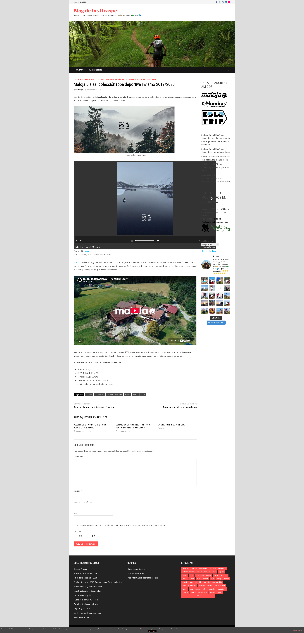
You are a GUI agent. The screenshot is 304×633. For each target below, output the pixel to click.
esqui (102, 79)
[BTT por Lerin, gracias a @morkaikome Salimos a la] (212, 303)
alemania (186, 568)
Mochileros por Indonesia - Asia (87, 613)
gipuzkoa (224, 575)
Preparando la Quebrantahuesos (88, 586)
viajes (205, 596)
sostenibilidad (202, 592)
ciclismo (77, 79)
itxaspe (80, 90)
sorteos (193, 592)
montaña (117, 79)
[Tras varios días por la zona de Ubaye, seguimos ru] (204, 288)
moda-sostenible (195, 582)
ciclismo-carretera (90, 79)
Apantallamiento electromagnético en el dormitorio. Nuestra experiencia (215, 178)
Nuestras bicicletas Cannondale (87, 591)
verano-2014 (196, 596)
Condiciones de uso (136, 569)
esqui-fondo (200, 575)
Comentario (80, 457)
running (197, 589)
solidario (185, 592)
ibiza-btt (205, 579)
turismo (219, 592)
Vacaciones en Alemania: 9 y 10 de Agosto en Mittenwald (90, 426)
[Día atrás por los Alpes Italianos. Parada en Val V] (204, 280)
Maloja (77, 262)
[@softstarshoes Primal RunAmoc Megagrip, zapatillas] (212, 288)
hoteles (192, 579)
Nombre (78, 491)
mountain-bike (128, 79)
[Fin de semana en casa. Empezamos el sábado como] (227, 303)
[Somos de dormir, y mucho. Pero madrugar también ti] (219, 303)
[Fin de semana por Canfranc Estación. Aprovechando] (212, 296)
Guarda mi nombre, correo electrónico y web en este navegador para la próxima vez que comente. (121, 525)
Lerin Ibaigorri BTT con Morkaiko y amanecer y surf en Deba (215, 167)
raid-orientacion (220, 586)
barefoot (194, 568)
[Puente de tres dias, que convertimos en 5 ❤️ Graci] (219, 311)
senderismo (146, 79)
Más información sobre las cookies (142, 577)
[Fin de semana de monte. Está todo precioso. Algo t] (212, 311)
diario (214, 572)
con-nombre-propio (203, 572)
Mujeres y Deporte (82, 608)
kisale (212, 579)
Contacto (80, 70)
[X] (220, 2)
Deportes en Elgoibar (83, 595)
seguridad (212, 589)
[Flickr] (229, 2)
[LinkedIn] (226, 2)
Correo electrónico (83, 502)
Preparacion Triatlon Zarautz (86, 573)
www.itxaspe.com (81, 617)
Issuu (87, 251)
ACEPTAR (152, 631)
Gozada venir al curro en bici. (171, 424)
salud (205, 589)
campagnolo (203, 568)
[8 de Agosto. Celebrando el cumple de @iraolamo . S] (212, 280)
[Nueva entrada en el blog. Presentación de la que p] (204, 296)
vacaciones (186, 596)
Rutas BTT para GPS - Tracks (86, 599)
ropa (137, 79)
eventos (208, 575)
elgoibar (221, 572)
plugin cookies (298, 630)
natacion (202, 586)
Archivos (205, 241)
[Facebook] (217, 2)
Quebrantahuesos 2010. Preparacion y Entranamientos (98, 582)
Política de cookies (135, 573)
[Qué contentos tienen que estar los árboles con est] (219, 288)
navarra (209, 586)
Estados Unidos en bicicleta (86, 604)
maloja (127, 395)
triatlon (212, 592)
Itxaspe (77, 569)
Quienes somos (95, 70)
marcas (109, 79)
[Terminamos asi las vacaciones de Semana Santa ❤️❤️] (227, 311)
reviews (185, 589)
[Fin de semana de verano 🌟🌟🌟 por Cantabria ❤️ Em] (204, 311)
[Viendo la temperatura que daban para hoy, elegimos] (219, 296)
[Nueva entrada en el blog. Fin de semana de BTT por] (227, 296)
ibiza (198, 579)
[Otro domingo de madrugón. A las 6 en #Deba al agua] (204, 303)
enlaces (185, 575)
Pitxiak (83, 569)
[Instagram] (223, 2)
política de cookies (145, 629)
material (185, 582)
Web (75, 513)
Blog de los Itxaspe (95, 10)
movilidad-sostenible (189, 586)
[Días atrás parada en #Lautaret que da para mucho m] (219, 280)
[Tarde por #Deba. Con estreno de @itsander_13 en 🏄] (227, 288)
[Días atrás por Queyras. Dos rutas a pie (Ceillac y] (227, 280)
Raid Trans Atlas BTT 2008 (85, 577)
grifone (185, 579)
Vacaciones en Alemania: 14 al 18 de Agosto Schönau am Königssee (133, 426)
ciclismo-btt (99, 395)
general (216, 575)
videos (154, 79)
